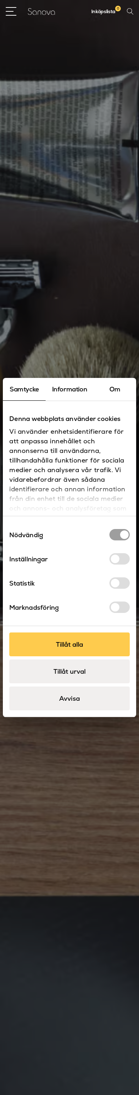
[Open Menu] (11, 11)
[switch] (119, 559)
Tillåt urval (69, 671)
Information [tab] (69, 389)
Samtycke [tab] (24, 389)
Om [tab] (114, 389)
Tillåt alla (69, 644)
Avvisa (69, 698)
